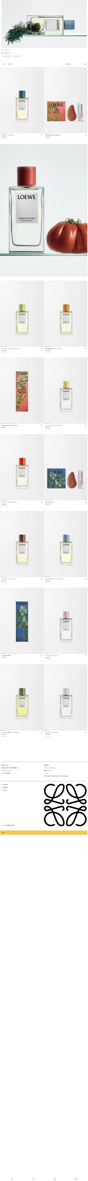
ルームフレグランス (6, 49)
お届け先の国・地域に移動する (9, 768)
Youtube (5, 790)
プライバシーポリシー (50, 768)
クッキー (46, 773)
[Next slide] (85, 210)
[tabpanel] (44, 210)
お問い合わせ (5, 765)
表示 (86, 64)
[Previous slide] (3, 210)
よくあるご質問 (5, 773)
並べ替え (10, 64)
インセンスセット (6, 56)
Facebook (5, 784)
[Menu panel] (12, 1179)
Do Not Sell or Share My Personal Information (56, 776)
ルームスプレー (17, 56)
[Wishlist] (54, 1179)
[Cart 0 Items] (76, 1179)
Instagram (5, 787)
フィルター (4, 64)
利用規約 (46, 765)
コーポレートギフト (6, 770)
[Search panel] (33, 1179)
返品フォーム (47, 770)
